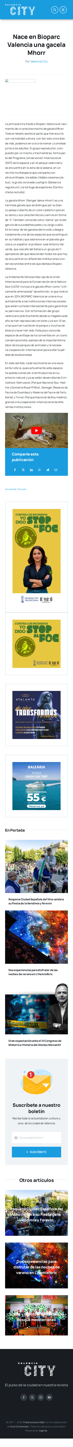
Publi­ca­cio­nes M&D (34, 1422)
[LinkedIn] (31, 469)
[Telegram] (48, 469)
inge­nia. (43, 1430)
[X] (23, 469)
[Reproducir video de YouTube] (36, 430)
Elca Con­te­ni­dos (19, 1426)
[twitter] (32, 1397)
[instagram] (40, 1397)
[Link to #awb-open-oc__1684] (63, 9)
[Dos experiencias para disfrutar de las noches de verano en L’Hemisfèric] (36, 913)
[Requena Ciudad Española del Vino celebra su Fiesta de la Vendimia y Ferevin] (36, 842)
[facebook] (23, 1397)
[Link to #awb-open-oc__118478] (54, 9)
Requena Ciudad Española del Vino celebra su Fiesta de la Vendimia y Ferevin (36, 1214)
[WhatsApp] (39, 469)
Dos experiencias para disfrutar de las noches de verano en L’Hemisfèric (36, 1267)
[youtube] (49, 1397)
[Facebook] (15, 469)
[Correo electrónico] (56, 469)
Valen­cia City (39, 61)
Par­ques (21, 489)
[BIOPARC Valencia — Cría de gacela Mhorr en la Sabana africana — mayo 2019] (20, 80)
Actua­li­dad (10, 489)
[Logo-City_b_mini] (20, 5)
